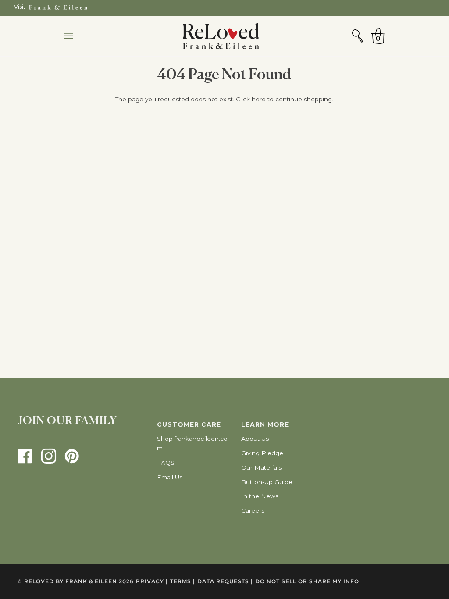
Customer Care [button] (189, 424)
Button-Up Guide (266, 481)
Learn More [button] (265, 424)
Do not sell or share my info (307, 581)
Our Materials (261, 467)
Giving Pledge (262, 452)
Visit (19, 7)
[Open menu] (77, 36)
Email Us (169, 477)
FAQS (166, 462)
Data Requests (225, 581)
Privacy (152, 581)
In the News (259, 495)
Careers (252, 510)
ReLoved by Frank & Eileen (70, 581)
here (259, 99)
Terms (182, 581)
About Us (255, 438)
